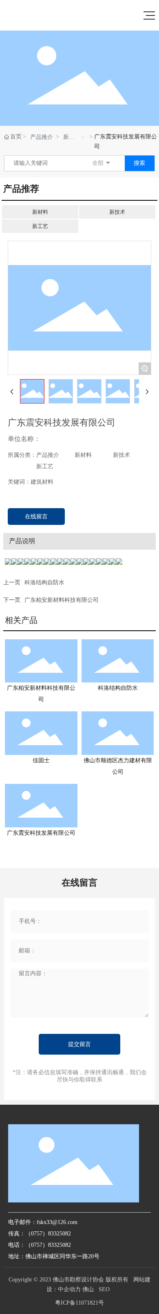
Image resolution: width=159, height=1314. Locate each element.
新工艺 (40, 226)
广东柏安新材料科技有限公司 (61, 600)
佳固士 (41, 760)
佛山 (88, 1289)
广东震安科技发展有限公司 (41, 833)
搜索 (139, 163)
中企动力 (69, 1289)
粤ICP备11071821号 (79, 1303)
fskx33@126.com (57, 1222)
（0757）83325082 (48, 1245)
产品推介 (41, 137)
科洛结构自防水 (44, 582)
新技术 (117, 212)
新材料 (69, 138)
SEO (104, 1289)
